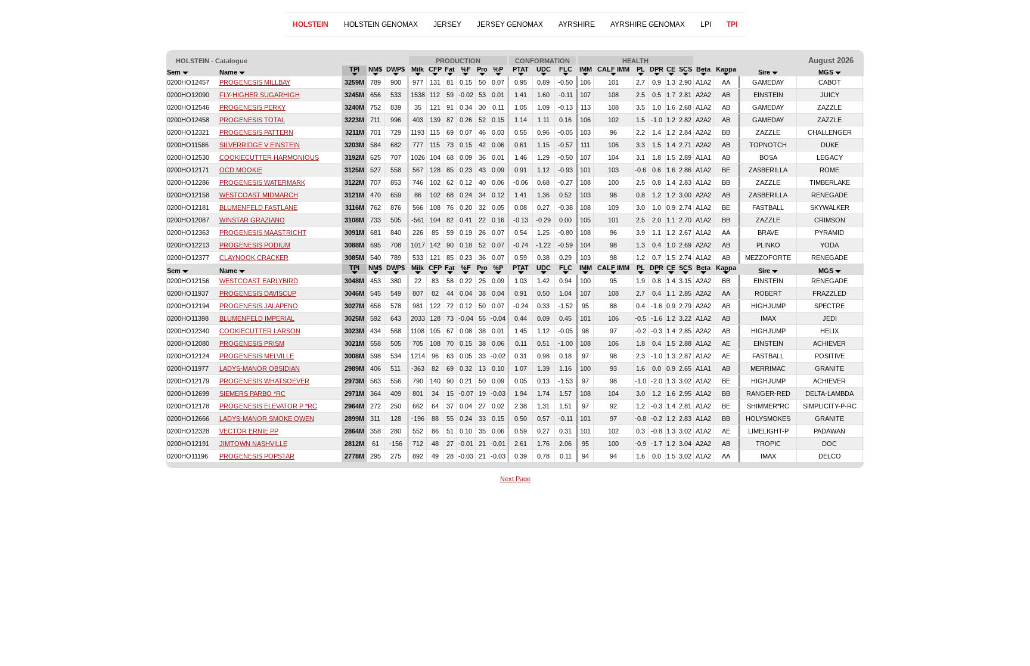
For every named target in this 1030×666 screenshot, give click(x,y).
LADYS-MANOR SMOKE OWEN (266, 418)
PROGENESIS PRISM (251, 343)
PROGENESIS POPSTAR (256, 456)
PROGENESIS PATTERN (256, 132)
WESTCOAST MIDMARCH (258, 195)
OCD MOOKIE (240, 170)
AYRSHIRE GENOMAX (647, 24)
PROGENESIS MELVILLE (256, 356)
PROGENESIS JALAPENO (258, 305)
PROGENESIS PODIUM (254, 245)
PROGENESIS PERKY (252, 107)
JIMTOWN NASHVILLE (253, 443)
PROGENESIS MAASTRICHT (262, 232)
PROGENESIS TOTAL (252, 119)
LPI (705, 24)
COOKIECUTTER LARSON (259, 330)
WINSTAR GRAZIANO (252, 220)
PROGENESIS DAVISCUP (257, 293)
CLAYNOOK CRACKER (253, 257)
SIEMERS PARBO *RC (252, 393)
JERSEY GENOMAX (510, 24)
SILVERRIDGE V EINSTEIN (259, 144)
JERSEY (447, 24)
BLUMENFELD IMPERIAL (256, 318)
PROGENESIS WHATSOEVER (264, 381)
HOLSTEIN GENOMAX (381, 24)
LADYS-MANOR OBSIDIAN (259, 368)
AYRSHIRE (577, 24)
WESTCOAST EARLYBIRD (258, 280)
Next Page (515, 478)
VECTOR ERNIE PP (248, 431)
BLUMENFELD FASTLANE (258, 207)
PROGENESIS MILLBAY (254, 82)
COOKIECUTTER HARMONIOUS (269, 157)
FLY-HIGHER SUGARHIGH (259, 94)
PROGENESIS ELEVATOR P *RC (268, 406)
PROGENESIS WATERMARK (262, 182)
